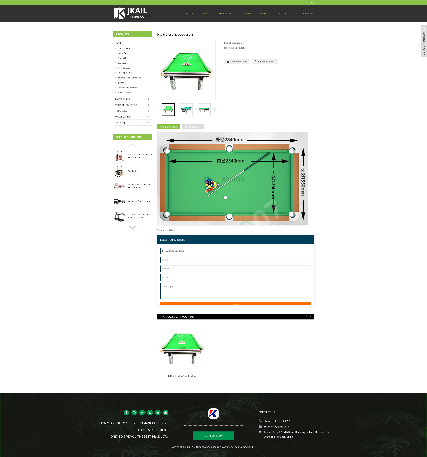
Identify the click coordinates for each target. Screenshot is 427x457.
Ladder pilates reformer (127, 87)
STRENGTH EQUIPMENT (126, 104)
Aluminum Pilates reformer (139, 201)
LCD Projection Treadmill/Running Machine (139, 216)
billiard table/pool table (182, 376)
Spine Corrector (124, 68)
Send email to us (238, 61)
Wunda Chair (123, 58)
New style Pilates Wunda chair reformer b (140, 156)
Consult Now (214, 435)
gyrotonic (122, 82)
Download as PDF (266, 61)
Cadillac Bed (123, 63)
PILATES (119, 42)
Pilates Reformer (124, 48)
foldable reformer (125, 92)
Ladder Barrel (123, 53)
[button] (132, 145)
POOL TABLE (121, 110)
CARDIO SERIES (122, 98)
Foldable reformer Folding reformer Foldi (139, 186)
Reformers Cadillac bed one (129, 77)
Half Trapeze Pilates (126, 72)
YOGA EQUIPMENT (124, 116)
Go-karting (120, 122)
